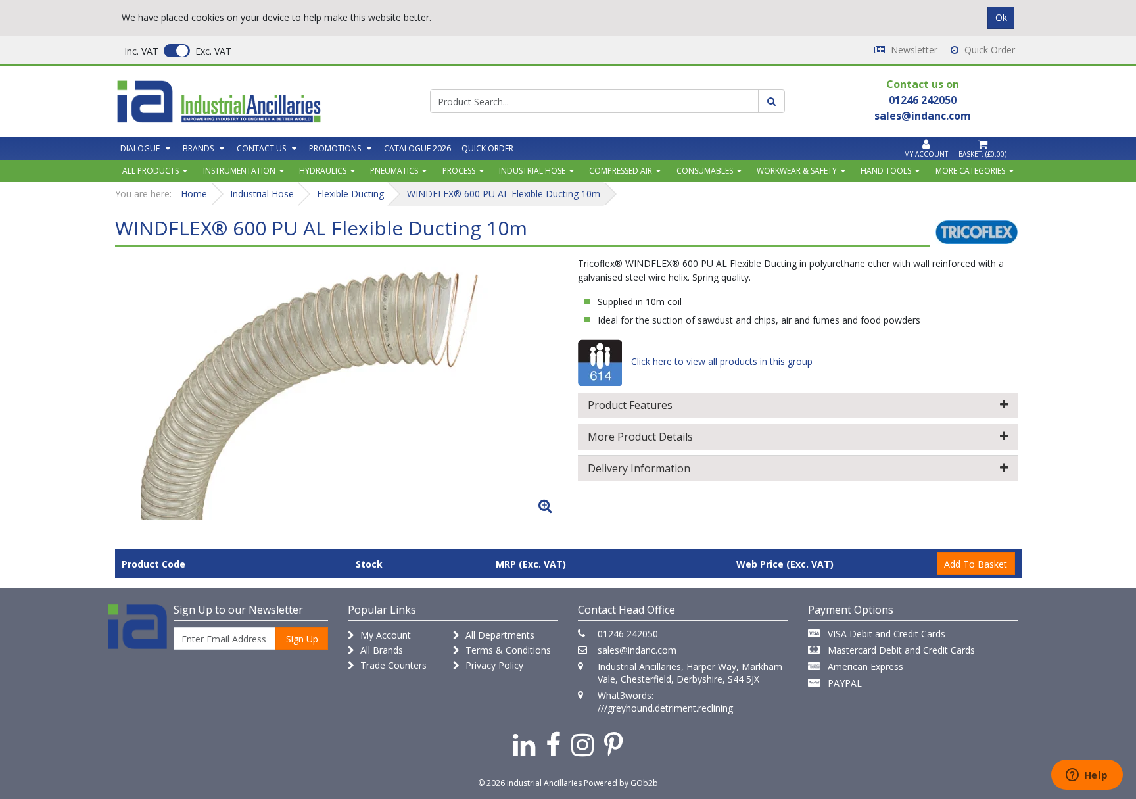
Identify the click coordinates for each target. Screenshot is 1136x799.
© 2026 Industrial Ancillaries (530, 782)
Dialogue (140, 148)
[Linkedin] (524, 744)
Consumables (704, 170)
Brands (198, 148)
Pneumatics (394, 170)
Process (458, 170)
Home (194, 193)
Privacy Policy (493, 665)
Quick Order (988, 49)
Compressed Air (620, 170)
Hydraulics (322, 170)
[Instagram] (582, 744)
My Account (384, 635)
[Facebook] (553, 744)
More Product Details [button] (640, 436)
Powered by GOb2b (621, 782)
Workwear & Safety (797, 170)
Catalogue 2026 (417, 148)
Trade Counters (392, 665)
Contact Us (261, 148)
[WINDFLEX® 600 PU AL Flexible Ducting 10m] (338, 388)
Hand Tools (886, 170)
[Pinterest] (613, 744)
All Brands (380, 650)
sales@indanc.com (637, 650)
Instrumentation (239, 170)
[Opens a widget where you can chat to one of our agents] (1087, 776)
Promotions (335, 148)
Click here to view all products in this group (720, 361)
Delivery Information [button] (639, 468)
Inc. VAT (141, 51)
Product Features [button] (630, 405)
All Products (150, 170)
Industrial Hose (532, 170)
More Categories (970, 170)
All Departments (498, 635)
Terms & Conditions (507, 650)
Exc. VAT (213, 51)
